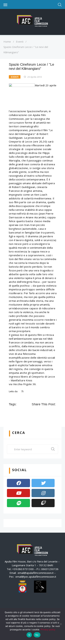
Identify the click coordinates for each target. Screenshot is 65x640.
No (37, 634)
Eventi (19, 41)
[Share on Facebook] (34, 412)
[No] (60, 624)
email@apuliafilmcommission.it (36, 573)
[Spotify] (18, 503)
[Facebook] (18, 483)
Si (29, 634)
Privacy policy (48, 629)
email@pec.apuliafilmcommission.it (35, 576)
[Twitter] (43, 483)
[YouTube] (18, 493)
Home (7, 41)
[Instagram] (43, 493)
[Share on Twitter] (39, 412)
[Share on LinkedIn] (48, 412)
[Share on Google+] (43, 412)
